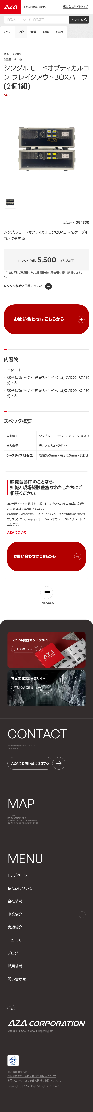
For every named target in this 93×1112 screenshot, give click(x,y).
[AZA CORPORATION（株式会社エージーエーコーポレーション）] (10, 7)
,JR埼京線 (24, 823)
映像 (21, 32)
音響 (33, 32)
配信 (46, 32)
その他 (59, 32)
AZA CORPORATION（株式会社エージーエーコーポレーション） (46, 1023)
